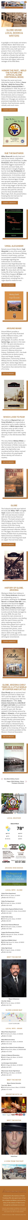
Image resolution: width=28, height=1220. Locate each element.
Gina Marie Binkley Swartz (11, 779)
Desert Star (23, 1214)
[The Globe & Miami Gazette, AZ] (13, 8)
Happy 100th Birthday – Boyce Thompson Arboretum (15, 782)
